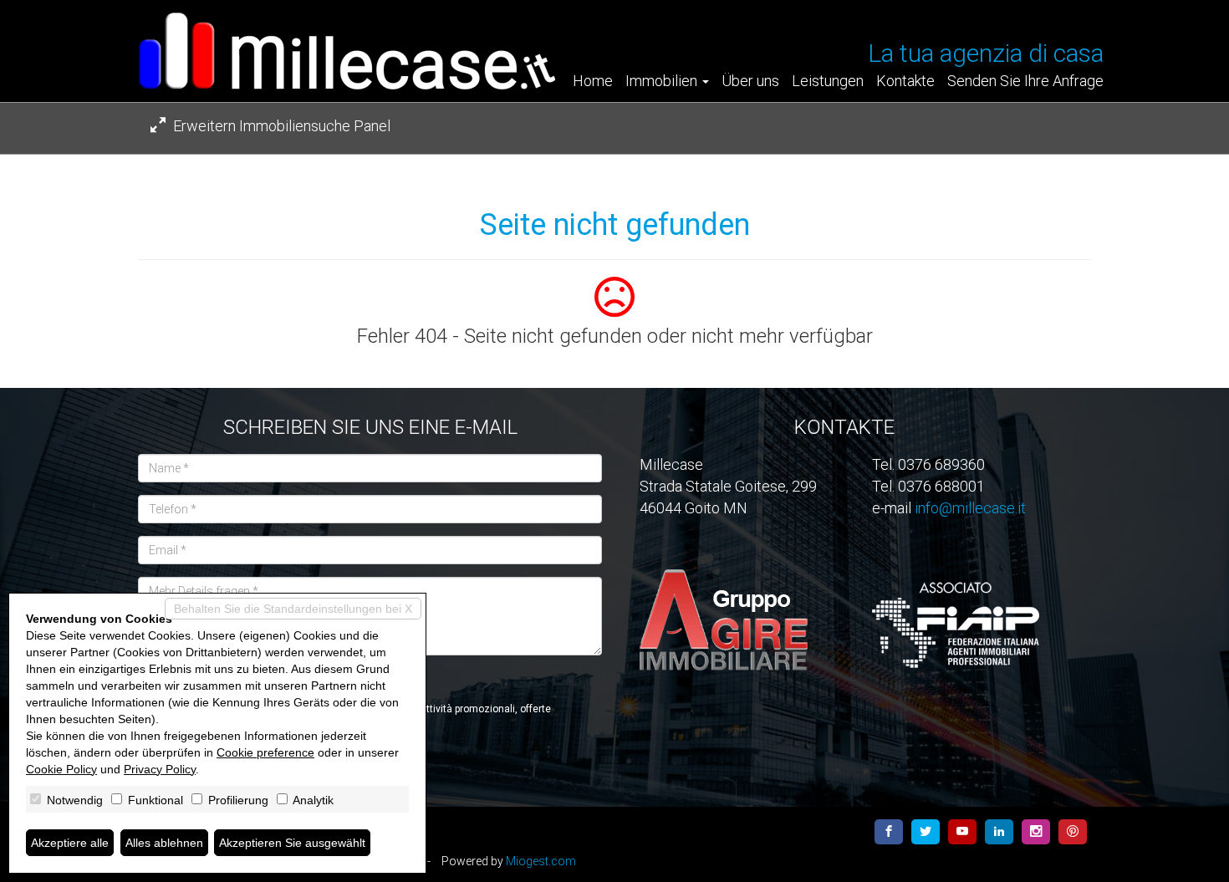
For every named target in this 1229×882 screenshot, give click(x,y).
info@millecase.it (970, 508)
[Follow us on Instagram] (1036, 831)
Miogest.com (541, 861)
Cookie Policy (61, 769)
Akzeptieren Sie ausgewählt (292, 842)
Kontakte (905, 81)
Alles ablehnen (164, 842)
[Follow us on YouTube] (962, 831)
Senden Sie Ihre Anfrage (1025, 81)
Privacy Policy (160, 769)
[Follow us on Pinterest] (1072, 831)
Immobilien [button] (663, 81)
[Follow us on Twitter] (925, 831)
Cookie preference (265, 752)
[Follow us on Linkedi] (999, 831)
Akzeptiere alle (70, 842)
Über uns (750, 81)
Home (593, 81)
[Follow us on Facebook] (889, 831)
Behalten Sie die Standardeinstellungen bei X (293, 608)
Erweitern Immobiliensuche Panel (280, 126)
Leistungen (828, 81)
